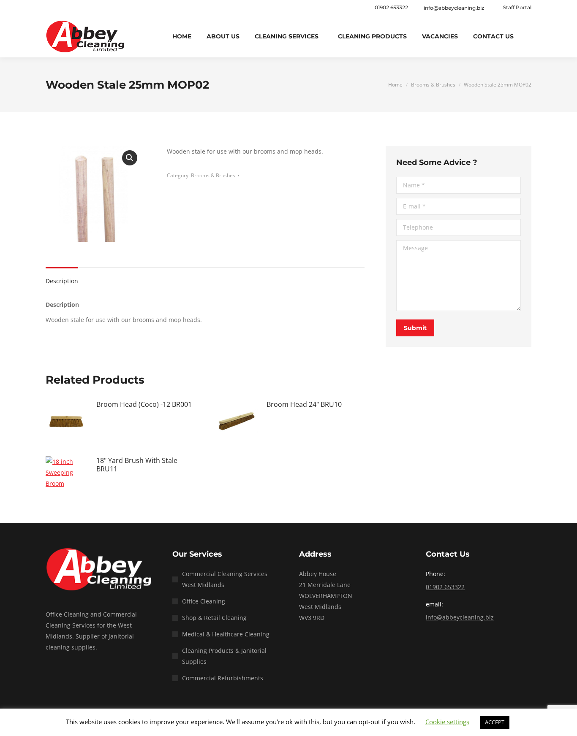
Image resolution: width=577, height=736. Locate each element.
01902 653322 (391, 7)
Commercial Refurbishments (222, 678)
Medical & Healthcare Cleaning (225, 634)
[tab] (62, 277)
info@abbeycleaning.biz (460, 617)
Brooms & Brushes (213, 175)
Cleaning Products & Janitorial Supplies (224, 656)
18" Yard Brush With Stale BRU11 (136, 464)
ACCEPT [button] (494, 722)
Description (62, 281)
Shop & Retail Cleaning (214, 618)
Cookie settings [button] (447, 721)
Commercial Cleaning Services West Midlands (224, 579)
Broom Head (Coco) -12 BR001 (144, 404)
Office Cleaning (203, 601)
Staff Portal (517, 7)
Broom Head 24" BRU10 (304, 404)
